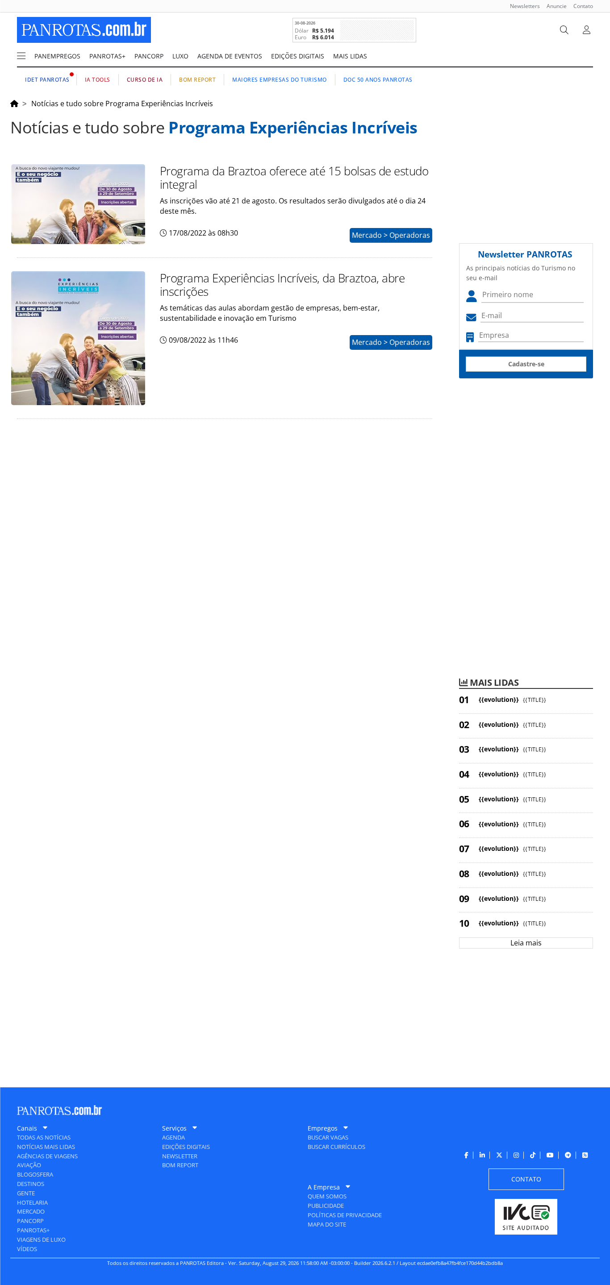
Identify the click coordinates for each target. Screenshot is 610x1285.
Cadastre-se (526, 364)
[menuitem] (521, 6)
